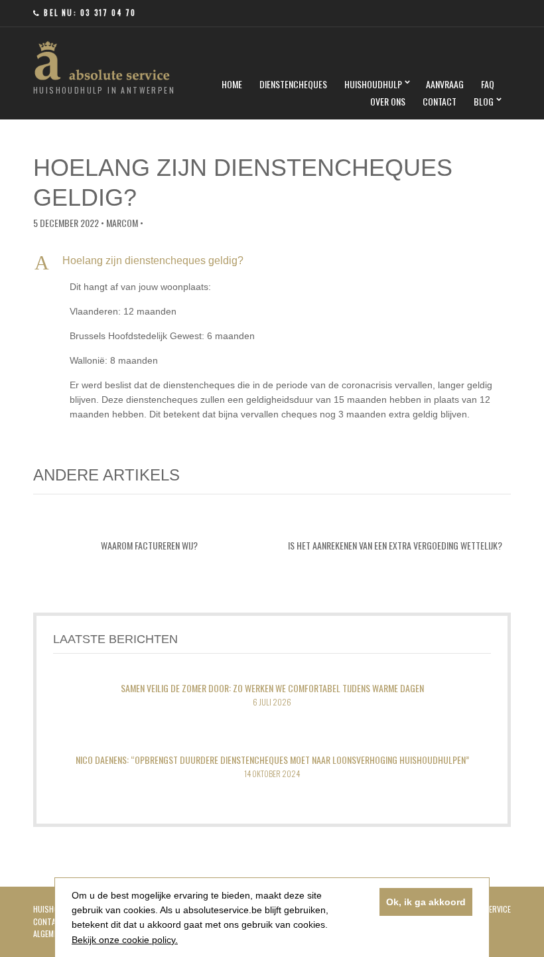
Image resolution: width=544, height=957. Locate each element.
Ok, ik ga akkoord (426, 902)
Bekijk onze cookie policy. (125, 939)
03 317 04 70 (108, 12)
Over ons (387, 101)
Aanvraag (445, 84)
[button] (272, 262)
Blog (484, 101)
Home (232, 84)
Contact (439, 101)
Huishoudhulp (373, 84)
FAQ (487, 84)
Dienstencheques (293, 84)
